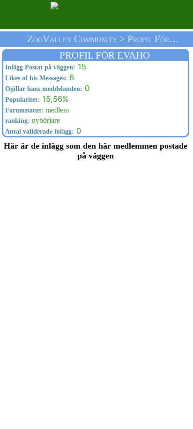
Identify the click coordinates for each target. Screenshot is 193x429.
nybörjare (31, 120)
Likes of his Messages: (35, 78)
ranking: (16, 120)
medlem (36, 109)
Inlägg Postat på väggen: (39, 67)
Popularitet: (21, 99)
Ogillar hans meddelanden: (42, 88)
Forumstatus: (23, 110)
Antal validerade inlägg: (38, 131)
